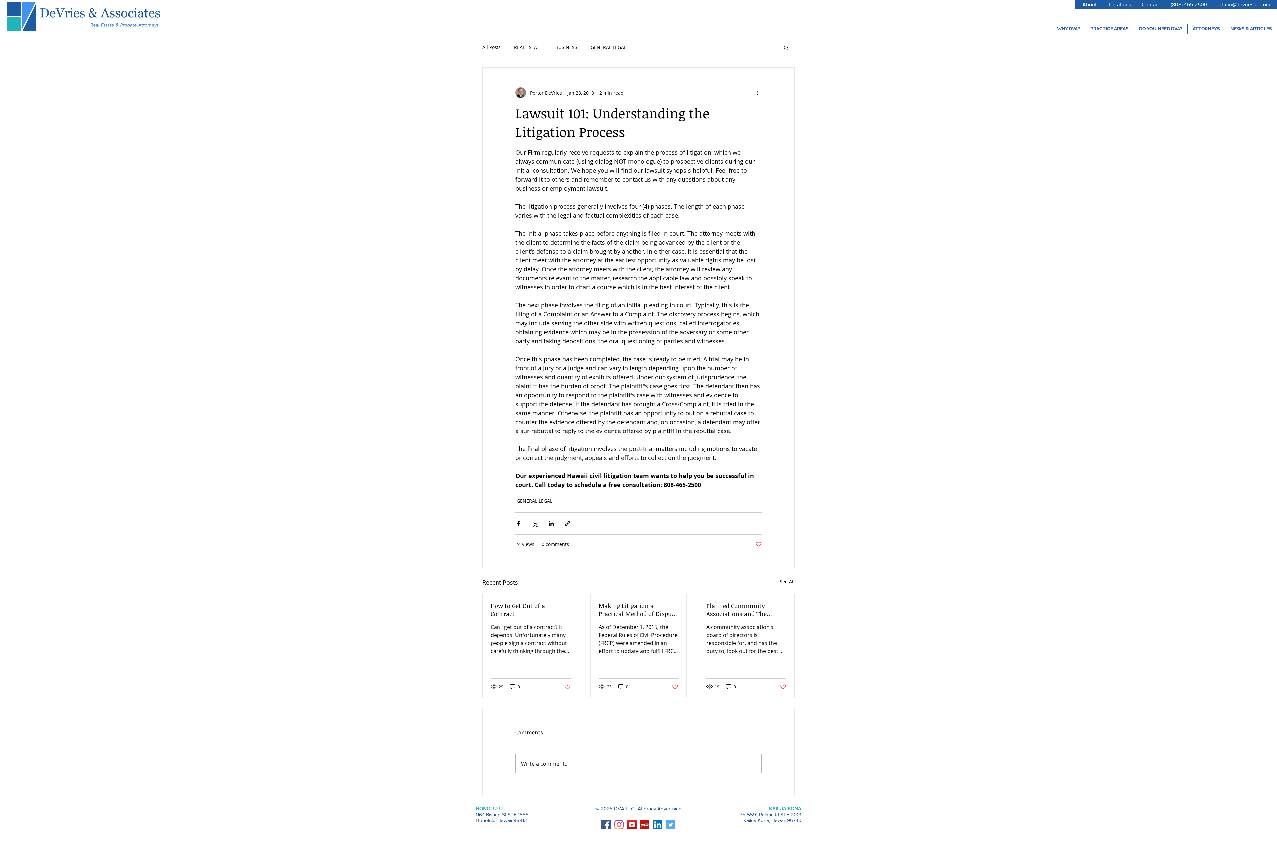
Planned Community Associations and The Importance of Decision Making (739, 610)
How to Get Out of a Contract (518, 610)
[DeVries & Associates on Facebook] (606, 824)
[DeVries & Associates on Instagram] (619, 824)
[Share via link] (567, 523)
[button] (786, 47)
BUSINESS (566, 47)
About (1089, 4)
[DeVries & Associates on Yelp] (644, 824)
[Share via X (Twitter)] (535, 523)
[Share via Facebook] (518, 523)
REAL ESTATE (528, 47)
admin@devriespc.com (1244, 4)
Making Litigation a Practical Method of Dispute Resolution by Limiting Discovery (638, 610)
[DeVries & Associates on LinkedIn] (657, 824)
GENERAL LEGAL (608, 47)
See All (787, 581)
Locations (1120, 4)
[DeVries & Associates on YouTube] (632, 824)
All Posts (491, 47)
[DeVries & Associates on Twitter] (670, 824)
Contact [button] (1151, 4)
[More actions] (758, 93)
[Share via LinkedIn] (551, 523)
